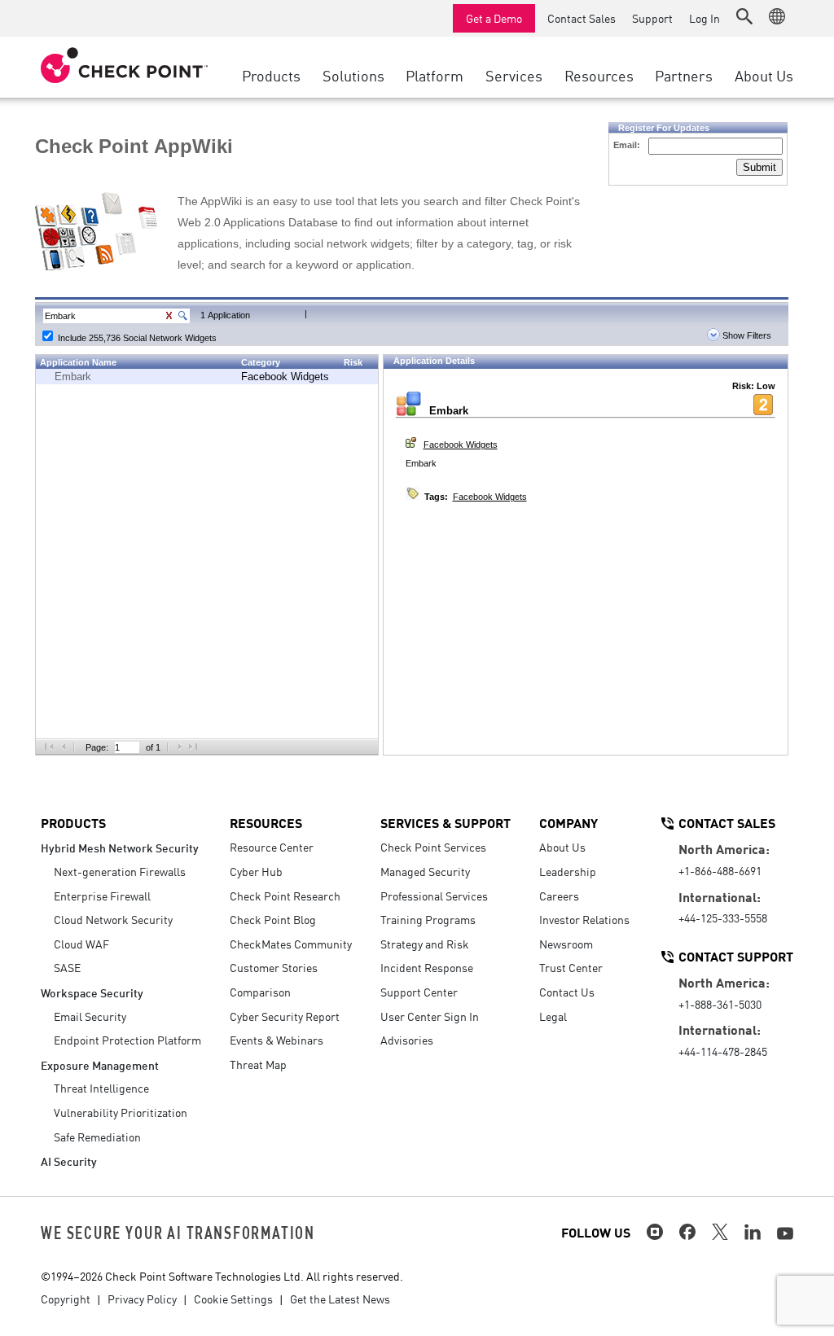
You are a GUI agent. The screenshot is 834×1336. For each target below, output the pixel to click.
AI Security (69, 1160)
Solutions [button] (353, 74)
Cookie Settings (233, 1298)
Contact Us (567, 991)
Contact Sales (581, 18)
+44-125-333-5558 (722, 917)
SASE (67, 967)
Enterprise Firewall (102, 895)
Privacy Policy (142, 1298)
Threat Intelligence (101, 1088)
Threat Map (258, 1064)
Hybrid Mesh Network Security (120, 847)
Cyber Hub (256, 871)
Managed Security (425, 871)
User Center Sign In (429, 1016)
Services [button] (513, 74)
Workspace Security (92, 992)
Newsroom (566, 943)
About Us (562, 847)
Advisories (406, 1040)
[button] (744, 16)
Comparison (260, 991)
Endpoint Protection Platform (127, 1040)
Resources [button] (599, 74)
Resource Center (272, 847)
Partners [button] (684, 74)
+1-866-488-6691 (720, 870)
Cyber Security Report (285, 1016)
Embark (73, 376)
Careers (559, 895)
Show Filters (745, 335)
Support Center (419, 991)
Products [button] (271, 74)
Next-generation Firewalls (120, 871)
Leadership (567, 871)
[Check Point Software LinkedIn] (752, 1232)
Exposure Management (100, 1064)
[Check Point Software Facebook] (687, 1232)
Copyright (65, 1298)
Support (652, 18)
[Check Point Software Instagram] (655, 1232)
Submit (759, 167)
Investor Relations (584, 919)
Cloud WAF (81, 943)
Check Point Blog (273, 919)
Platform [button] (434, 74)
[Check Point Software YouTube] (785, 1233)
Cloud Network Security (113, 919)
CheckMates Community (291, 943)
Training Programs (428, 919)
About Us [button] (764, 74)
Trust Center (571, 967)
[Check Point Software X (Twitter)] (720, 1232)
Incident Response (426, 967)
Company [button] (568, 822)
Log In (704, 18)
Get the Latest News (340, 1298)
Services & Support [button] (445, 822)
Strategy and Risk (424, 943)
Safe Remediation (97, 1136)
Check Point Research (285, 895)
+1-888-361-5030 (720, 1004)
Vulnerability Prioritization (120, 1112)
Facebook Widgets (285, 376)
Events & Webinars (276, 1040)
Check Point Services (433, 847)
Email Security (90, 1016)
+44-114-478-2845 (722, 1051)
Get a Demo (494, 18)
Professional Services (434, 895)
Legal (553, 1016)
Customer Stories (274, 967)
